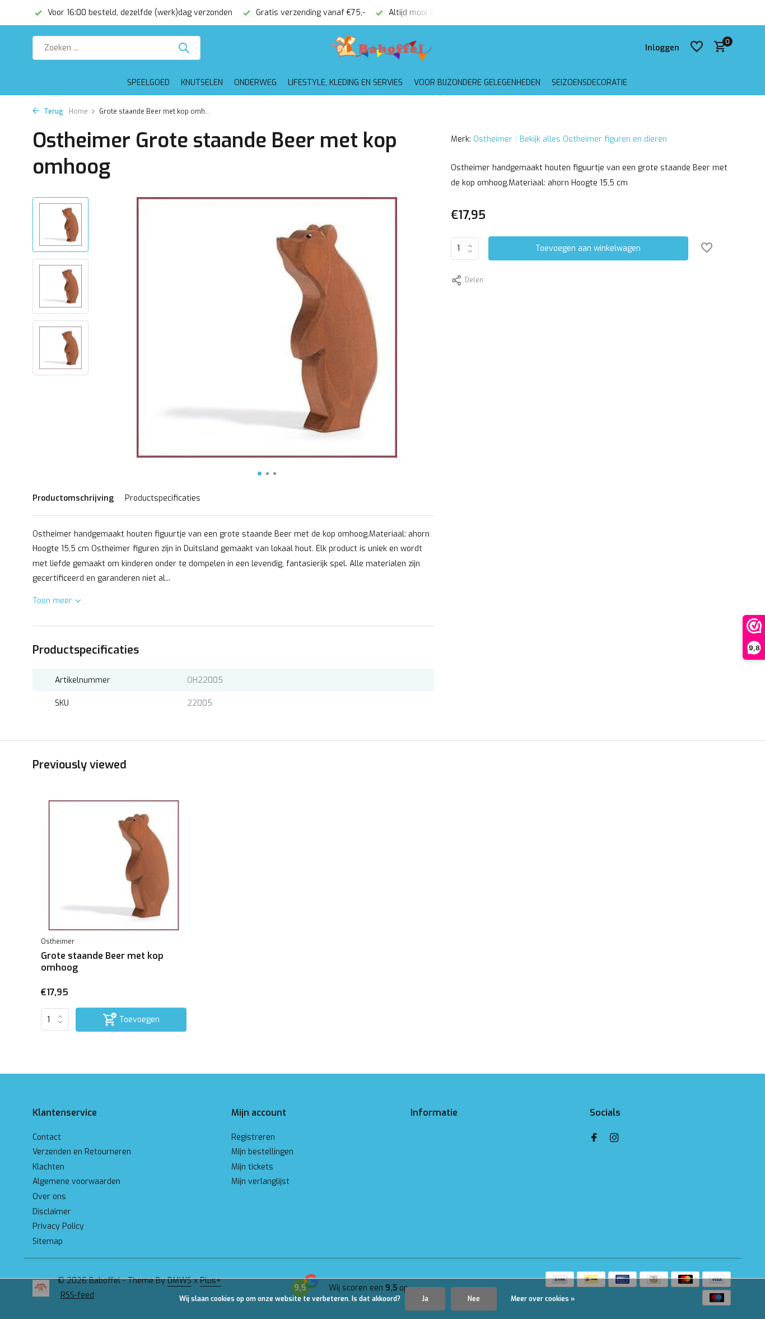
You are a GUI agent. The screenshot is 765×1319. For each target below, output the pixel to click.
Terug (52, 111)
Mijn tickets (252, 1167)
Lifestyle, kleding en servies (345, 82)
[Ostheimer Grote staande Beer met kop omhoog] (113, 865)
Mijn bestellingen (262, 1151)
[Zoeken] (183, 47)
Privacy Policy (58, 1226)
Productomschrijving (73, 498)
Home (78, 111)
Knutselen (202, 82)
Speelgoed (148, 82)
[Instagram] (614, 1138)
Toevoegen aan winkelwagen (588, 248)
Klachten (48, 1167)
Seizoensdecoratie (589, 82)
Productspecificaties (162, 498)
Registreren (253, 1137)
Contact (46, 1137)
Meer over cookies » (543, 1298)
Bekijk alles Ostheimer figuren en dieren (593, 139)
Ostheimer (492, 139)
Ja (425, 1298)
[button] (259, 474)
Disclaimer (51, 1211)
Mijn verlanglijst (260, 1181)
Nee (474, 1298)
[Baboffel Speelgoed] (382, 47)
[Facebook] (594, 1138)
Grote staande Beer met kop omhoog (102, 961)
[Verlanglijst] (697, 47)
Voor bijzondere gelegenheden (477, 82)
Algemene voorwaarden (76, 1181)
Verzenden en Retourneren (81, 1151)
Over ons (49, 1196)
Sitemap (47, 1241)
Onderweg (255, 82)
